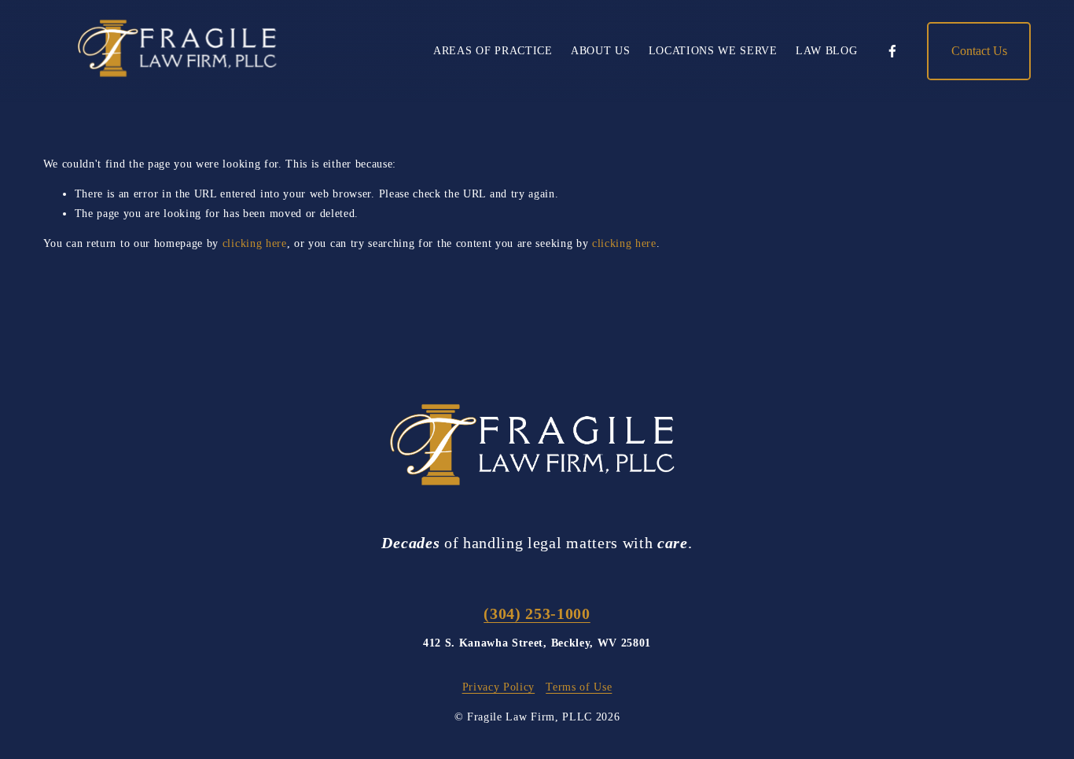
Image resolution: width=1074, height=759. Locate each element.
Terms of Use (579, 687)
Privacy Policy (498, 687)
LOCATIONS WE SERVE (713, 51)
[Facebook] (892, 51)
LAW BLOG (826, 51)
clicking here (255, 243)
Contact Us (979, 50)
